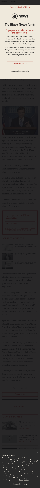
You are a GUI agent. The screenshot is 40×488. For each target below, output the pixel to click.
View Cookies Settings (20, 484)
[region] (20, 468)
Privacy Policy (24, 480)
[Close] (37, 452)
